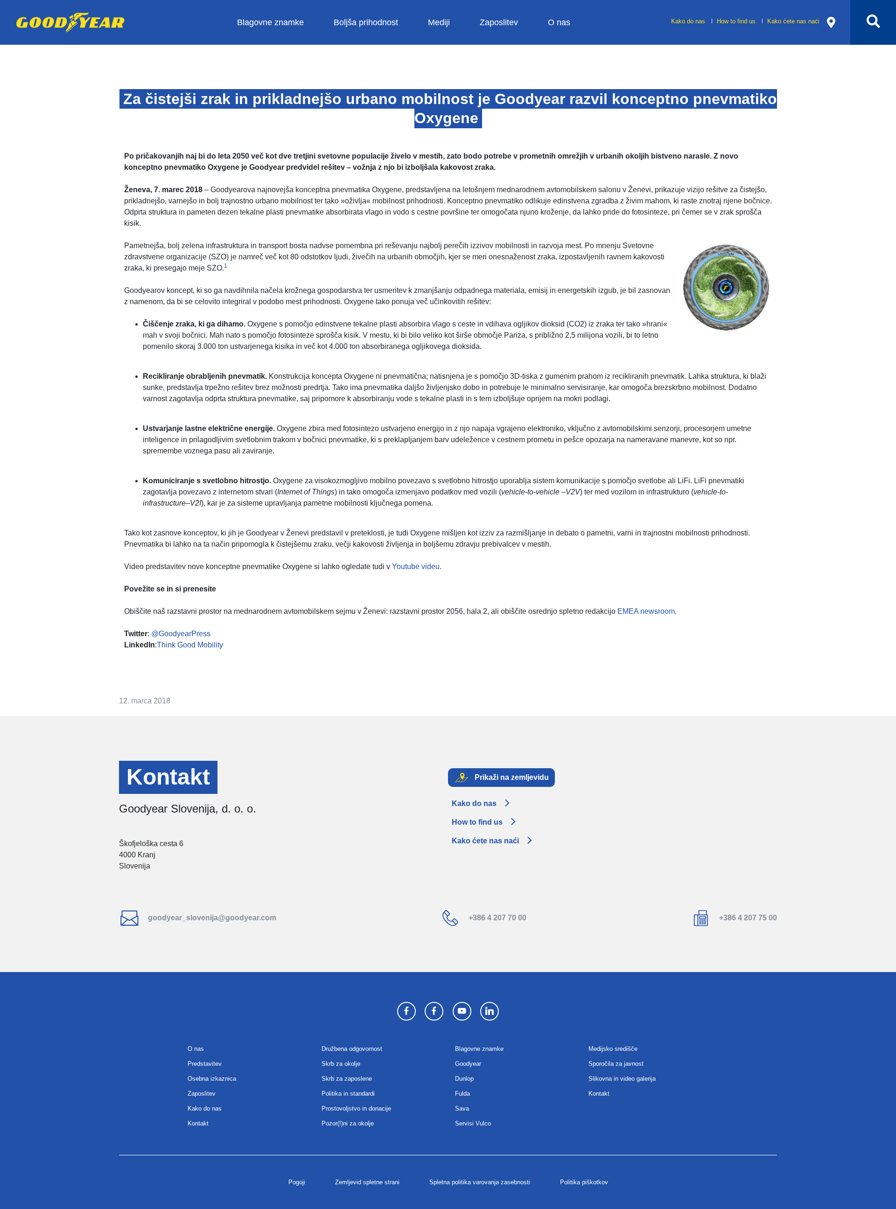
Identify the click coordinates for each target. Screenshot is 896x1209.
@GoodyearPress (180, 634)
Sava (462, 1108)
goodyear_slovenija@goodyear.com (211, 918)
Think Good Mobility (190, 645)
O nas (559, 22)
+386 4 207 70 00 (496, 918)
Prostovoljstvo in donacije (356, 1108)
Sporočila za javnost (616, 1063)
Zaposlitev (499, 22)
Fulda (462, 1093)
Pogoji (296, 1182)
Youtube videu (416, 566)
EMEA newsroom (646, 611)
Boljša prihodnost (366, 22)
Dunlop (464, 1078)
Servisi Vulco (473, 1123)
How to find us (737, 21)
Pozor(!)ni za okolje (348, 1123)
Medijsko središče (612, 1048)
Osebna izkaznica (212, 1078)
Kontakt (198, 1123)
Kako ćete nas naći (793, 21)
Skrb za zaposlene (347, 1078)
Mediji (439, 22)
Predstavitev (205, 1063)
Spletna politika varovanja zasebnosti (479, 1182)
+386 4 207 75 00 (747, 918)
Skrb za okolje (341, 1063)
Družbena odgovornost (352, 1048)
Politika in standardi (348, 1093)
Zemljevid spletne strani (367, 1182)
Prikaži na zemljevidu (511, 777)
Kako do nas (689, 21)
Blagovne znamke (270, 22)
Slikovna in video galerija (622, 1078)
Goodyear (468, 1063)
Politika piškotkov (584, 1182)
